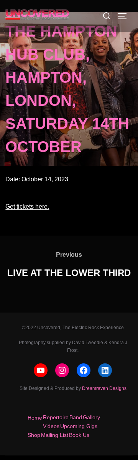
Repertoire (56, 417)
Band (75, 417)
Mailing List (54, 435)
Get (10, 206)
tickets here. (32, 206)
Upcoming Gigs (78, 426)
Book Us (79, 435)
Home (35, 418)
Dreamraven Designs (104, 388)
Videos (51, 426)
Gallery (91, 417)
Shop (34, 435)
